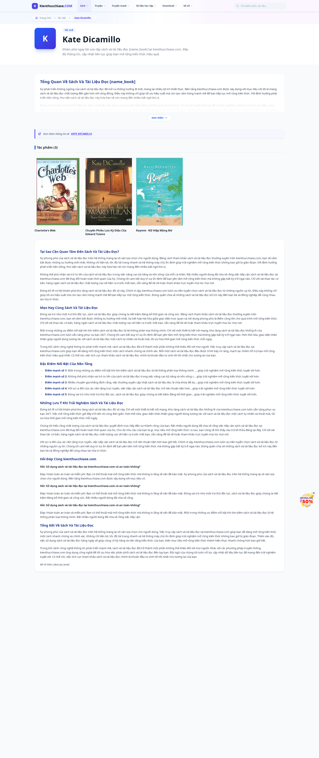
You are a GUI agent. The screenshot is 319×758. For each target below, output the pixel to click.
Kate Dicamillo (81, 134)
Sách (82, 5)
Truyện (99, 5)
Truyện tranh (119, 5)
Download (168, 5)
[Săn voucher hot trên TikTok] (306, 500)
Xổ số (186, 5)
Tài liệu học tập (144, 5)
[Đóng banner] (314, 493)
